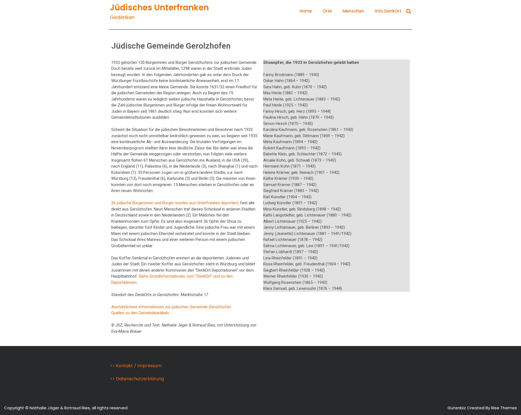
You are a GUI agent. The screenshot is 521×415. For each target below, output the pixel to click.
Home (306, 11)
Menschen (353, 11)
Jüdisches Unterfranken (159, 7)
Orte (327, 11)
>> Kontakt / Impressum (135, 366)
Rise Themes (504, 408)
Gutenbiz (457, 408)
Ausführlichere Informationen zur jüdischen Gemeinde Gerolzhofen (171, 306)
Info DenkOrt (388, 11)
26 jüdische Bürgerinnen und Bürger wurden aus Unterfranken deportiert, (175, 202)
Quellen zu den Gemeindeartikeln (140, 312)
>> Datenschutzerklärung (137, 379)
